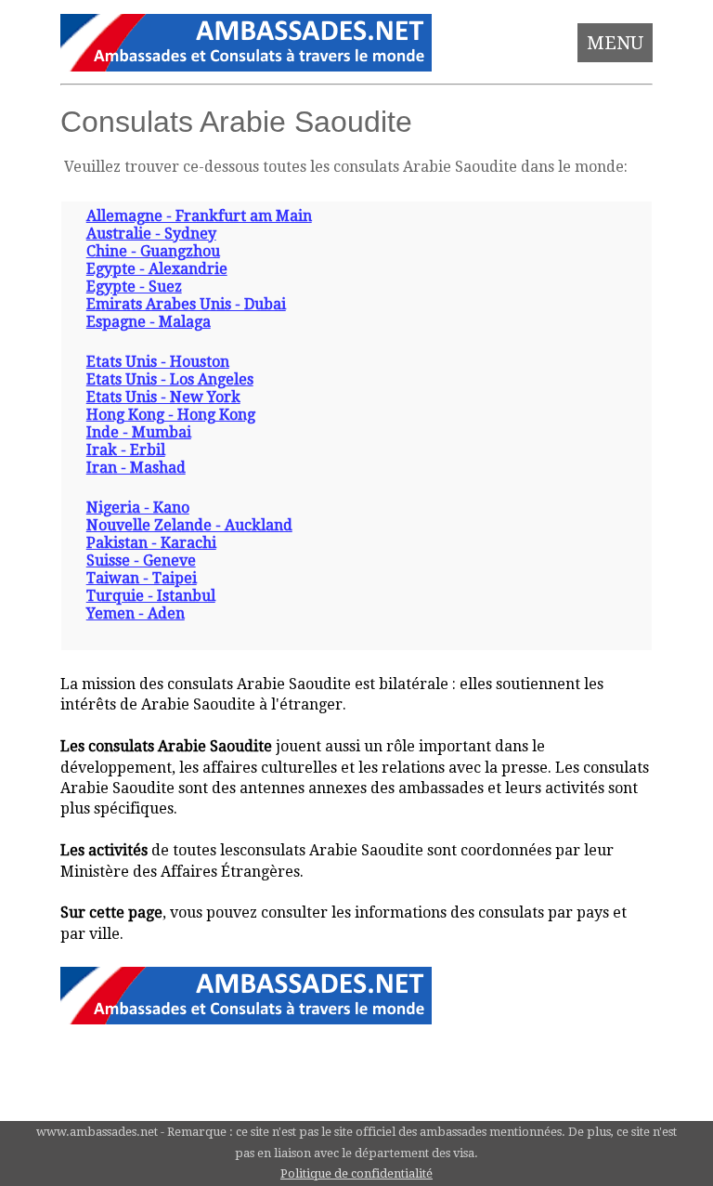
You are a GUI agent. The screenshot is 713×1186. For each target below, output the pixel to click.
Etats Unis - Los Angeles (169, 379)
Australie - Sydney (151, 233)
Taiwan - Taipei (141, 578)
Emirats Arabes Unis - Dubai (186, 304)
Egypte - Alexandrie (156, 269)
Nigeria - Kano (137, 507)
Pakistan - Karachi (151, 543)
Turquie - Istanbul (150, 596)
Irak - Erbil (125, 450)
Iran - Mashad (136, 467)
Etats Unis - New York (163, 397)
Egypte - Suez (134, 286)
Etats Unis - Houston (157, 362)
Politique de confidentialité (356, 1173)
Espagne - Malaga (148, 322)
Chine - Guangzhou (153, 251)
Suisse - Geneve (141, 560)
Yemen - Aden (135, 613)
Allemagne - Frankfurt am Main (199, 216)
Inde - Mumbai (138, 432)
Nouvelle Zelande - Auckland (189, 525)
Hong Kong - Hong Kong (170, 415)
